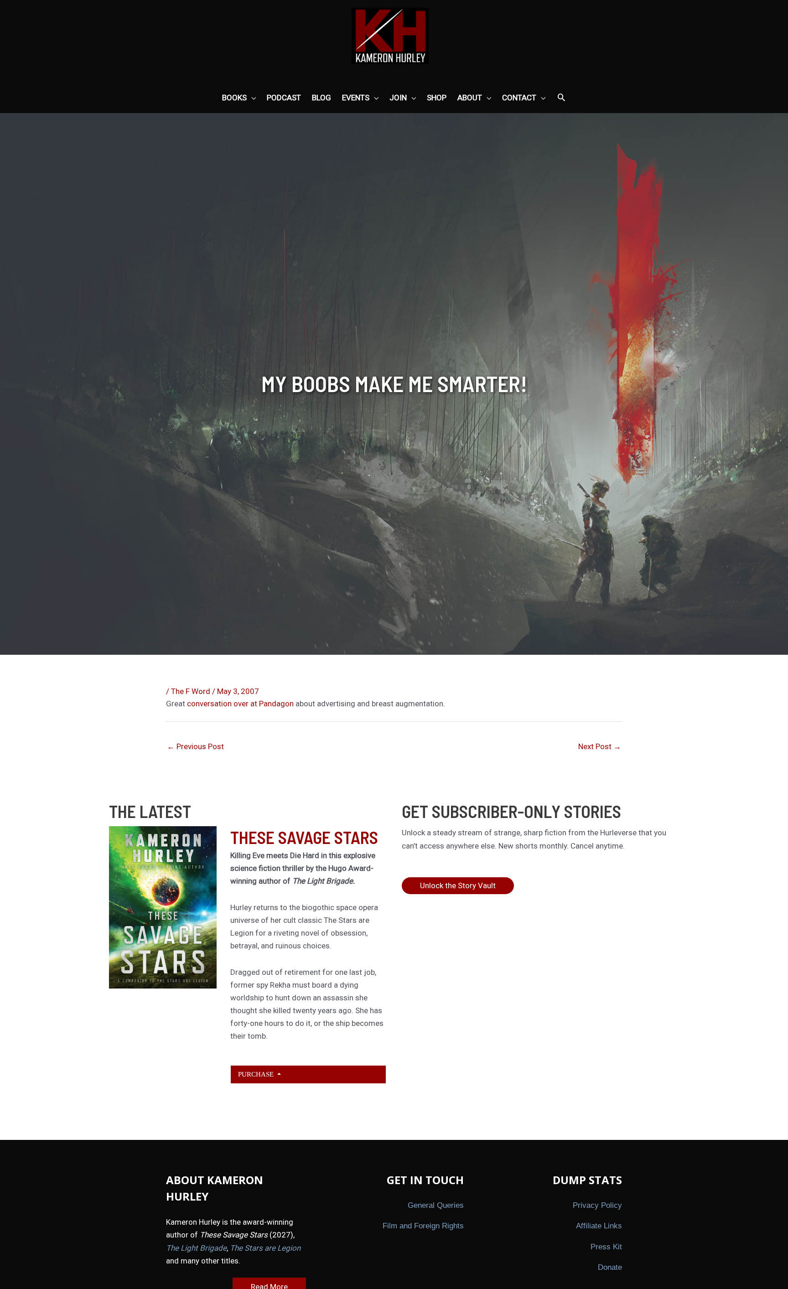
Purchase (256, 1074)
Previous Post (195, 746)
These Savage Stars (304, 837)
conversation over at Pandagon (240, 703)
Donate (610, 1267)
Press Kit (606, 1246)
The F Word (190, 691)
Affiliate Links (599, 1226)
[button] (561, 98)
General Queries (436, 1205)
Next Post (599, 746)
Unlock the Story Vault (458, 885)
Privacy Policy (597, 1205)
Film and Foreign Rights (423, 1226)
